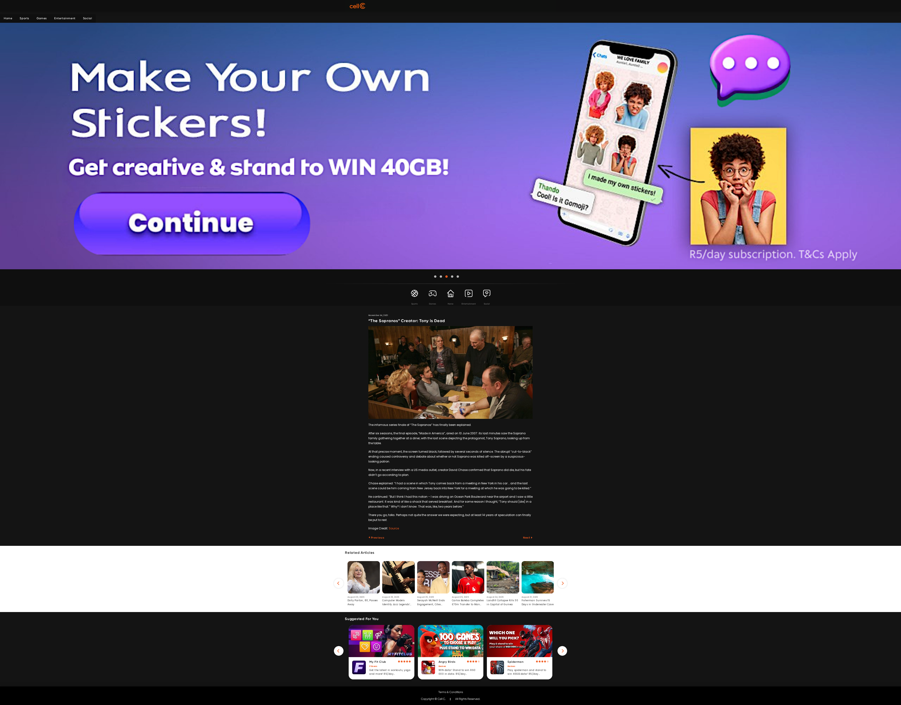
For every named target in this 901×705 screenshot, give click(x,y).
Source (394, 528)
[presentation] (339, 583)
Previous (377, 537)
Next (527, 537)
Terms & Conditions (450, 692)
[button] (435, 276)
